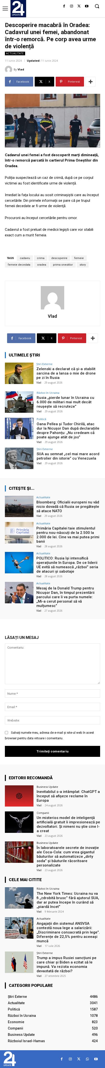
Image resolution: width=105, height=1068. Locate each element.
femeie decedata (19, 264)
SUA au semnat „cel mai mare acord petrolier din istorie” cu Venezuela (68, 456)
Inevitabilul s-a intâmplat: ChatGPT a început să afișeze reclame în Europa (68, 796)
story (83, 264)
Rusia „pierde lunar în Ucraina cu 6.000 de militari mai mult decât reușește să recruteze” (65, 402)
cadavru (25, 258)
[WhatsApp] (87, 1059)
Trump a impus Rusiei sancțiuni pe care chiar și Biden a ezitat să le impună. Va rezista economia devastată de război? (66, 964)
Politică (41, 419)
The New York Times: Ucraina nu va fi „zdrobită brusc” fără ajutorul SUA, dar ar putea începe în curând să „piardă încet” (68, 900)
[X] (79, 6)
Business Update (47, 786)
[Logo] (18, 8)
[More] (90, 82)
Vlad (21, 69)
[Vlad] (9, 69)
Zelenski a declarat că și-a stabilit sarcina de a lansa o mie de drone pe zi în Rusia (66, 373)
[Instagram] (71, 6)
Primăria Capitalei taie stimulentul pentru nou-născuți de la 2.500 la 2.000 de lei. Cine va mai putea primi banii (67, 535)
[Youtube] (86, 6)
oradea (41, 264)
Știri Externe (44, 364)
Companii (43, 812)
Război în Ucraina (48, 392)
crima (40, 258)
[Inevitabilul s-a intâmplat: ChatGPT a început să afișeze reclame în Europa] (19, 796)
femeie (79, 258)
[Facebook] (64, 6)
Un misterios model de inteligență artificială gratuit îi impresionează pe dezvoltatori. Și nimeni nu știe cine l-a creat (68, 824)
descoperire (59, 258)
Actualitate (15, 53)
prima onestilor (63, 264)
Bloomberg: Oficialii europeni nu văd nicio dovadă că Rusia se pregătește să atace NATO (67, 506)
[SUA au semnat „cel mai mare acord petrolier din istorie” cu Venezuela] (19, 458)
